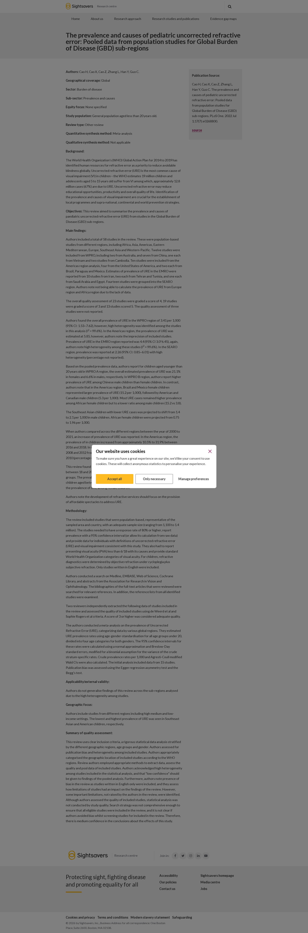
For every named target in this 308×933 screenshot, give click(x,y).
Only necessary (154, 479)
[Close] (210, 451)
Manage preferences (193, 479)
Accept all (114, 479)
